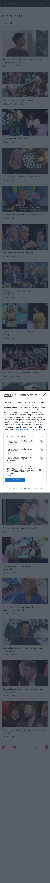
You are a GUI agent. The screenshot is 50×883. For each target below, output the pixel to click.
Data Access (25, 488)
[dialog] (25, 441)
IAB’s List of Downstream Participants (28, 429)
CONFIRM (15, 480)
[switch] (41, 441)
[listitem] (25, 436)
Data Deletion (12, 488)
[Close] (45, 395)
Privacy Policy (38, 488)
